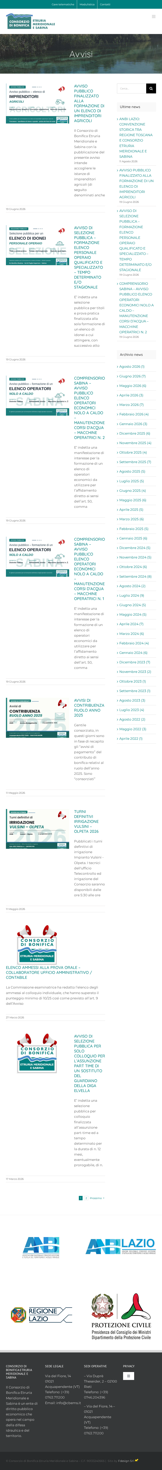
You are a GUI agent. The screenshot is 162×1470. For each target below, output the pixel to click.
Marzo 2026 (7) (131, 405)
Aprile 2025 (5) (131, 510)
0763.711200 (55, 1397)
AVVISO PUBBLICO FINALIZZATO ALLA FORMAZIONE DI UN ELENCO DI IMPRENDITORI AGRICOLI (89, 103)
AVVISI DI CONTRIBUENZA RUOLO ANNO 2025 (89, 708)
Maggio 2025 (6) (132, 500)
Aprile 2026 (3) (131, 395)
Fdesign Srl (126, 1461)
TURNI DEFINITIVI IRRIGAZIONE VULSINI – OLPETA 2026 (86, 821)
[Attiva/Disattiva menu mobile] (154, 16)
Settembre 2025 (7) (135, 462)
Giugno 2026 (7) (132, 376)
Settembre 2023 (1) (135, 691)
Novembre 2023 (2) (135, 672)
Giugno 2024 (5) (132, 605)
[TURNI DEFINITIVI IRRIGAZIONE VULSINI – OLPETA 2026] (37, 829)
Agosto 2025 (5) (132, 471)
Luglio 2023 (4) (131, 710)
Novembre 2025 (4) (135, 443)
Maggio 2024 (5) (133, 614)
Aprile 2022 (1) (131, 739)
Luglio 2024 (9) (131, 595)
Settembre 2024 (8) (135, 576)
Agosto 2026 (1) (132, 366)
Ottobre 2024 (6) (133, 567)
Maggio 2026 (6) (132, 386)
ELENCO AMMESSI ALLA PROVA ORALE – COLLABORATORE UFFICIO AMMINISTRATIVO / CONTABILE (49, 972)
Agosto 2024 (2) (132, 586)
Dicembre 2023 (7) (134, 662)
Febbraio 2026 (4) (134, 414)
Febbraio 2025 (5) (134, 529)
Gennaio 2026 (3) (133, 424)
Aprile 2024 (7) (131, 624)
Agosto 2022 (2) (132, 719)
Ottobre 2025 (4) (133, 452)
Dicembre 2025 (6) (134, 433)
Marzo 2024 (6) (131, 634)
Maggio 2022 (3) (132, 729)
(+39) (65, 1392)
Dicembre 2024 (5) (135, 548)
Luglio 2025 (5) (131, 481)
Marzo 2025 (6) (131, 519)
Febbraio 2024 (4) (134, 643)
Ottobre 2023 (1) (132, 681)
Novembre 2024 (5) (135, 557)
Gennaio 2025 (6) (133, 538)
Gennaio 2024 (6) (133, 653)
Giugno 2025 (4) (132, 491)
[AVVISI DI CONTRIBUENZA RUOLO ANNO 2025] (37, 718)
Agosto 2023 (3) (132, 700)
